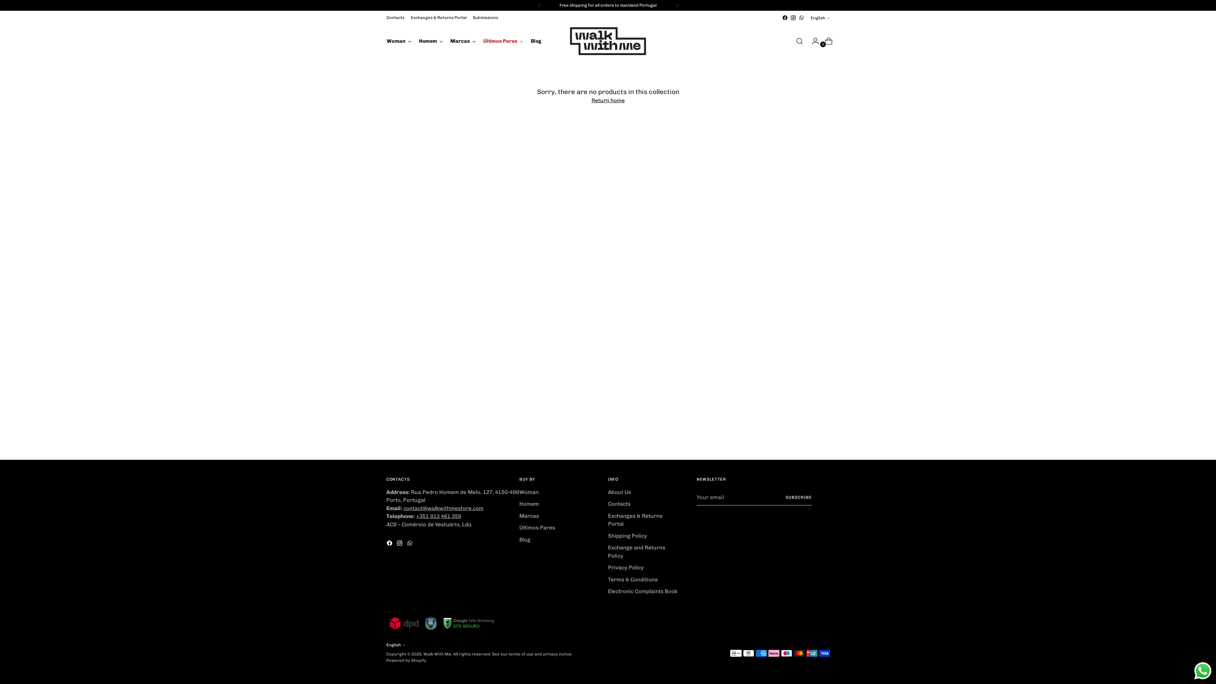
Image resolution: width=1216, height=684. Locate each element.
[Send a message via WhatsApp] (1203, 671)
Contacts (619, 504)
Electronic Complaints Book (642, 591)
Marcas (529, 516)
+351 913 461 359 (438, 516)
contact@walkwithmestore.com (443, 508)
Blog (524, 539)
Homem (529, 504)
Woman (529, 492)
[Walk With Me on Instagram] (793, 18)
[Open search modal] (799, 41)
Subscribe (799, 497)
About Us (619, 492)
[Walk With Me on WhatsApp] (801, 18)
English (818, 18)
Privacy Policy (626, 567)
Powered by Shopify (406, 660)
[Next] (677, 5)
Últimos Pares (537, 527)
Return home (608, 100)
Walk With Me (437, 654)
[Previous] (539, 5)
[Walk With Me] (608, 41)
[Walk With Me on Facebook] (785, 18)
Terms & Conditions (633, 579)
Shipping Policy (627, 536)
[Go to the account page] (813, 41)
